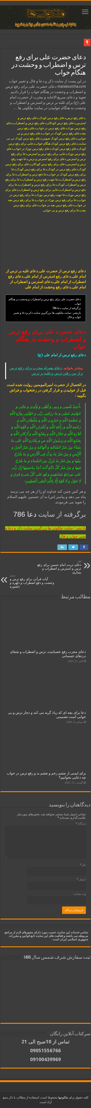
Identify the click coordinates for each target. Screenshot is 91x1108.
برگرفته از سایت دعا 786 (66, 308)
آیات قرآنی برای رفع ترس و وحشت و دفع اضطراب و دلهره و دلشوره (32, 581)
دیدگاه (81, 823)
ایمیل (81, 879)
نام (83, 865)
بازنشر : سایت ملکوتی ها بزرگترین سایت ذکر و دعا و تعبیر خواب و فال (47, 315)
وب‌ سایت (80, 893)
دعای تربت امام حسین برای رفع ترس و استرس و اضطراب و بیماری (59, 567)
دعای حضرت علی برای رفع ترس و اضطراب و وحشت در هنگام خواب (45, 301)
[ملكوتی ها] (45, 16)
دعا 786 (25, 514)
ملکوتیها (62, 1097)
